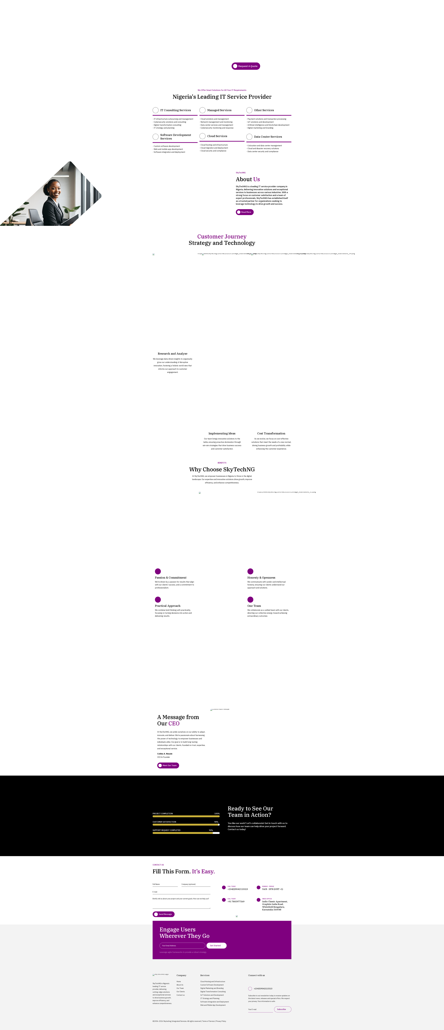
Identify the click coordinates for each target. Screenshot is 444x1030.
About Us (180, 985)
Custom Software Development (212, 985)
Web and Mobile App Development (213, 1005)
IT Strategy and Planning (209, 998)
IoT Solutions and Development (212, 995)
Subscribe (281, 1009)
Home (179, 981)
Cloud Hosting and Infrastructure (212, 981)
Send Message (165, 914)
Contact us (181, 995)
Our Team (180, 988)
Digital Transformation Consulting (213, 991)
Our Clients (181, 991)
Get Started (215, 945)
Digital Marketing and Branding (212, 988)
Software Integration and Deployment (214, 1002)
